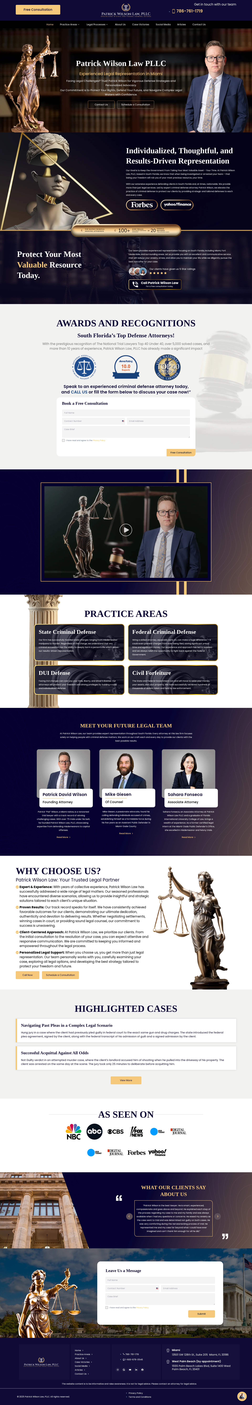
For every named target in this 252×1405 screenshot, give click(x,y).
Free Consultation (180, 452)
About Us (120, 24)
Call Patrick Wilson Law (159, 283)
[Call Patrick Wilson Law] (135, 284)
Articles (181, 24)
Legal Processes (96, 24)
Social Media (163, 24)
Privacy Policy (99, 440)
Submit (201, 1313)
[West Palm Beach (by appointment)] (168, 1362)
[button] (126, 532)
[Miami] (168, 1350)
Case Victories (140, 24)
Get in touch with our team (215, 4)
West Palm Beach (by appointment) (196, 1361)
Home (49, 24)
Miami (176, 1350)
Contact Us (199, 24)
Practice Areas (68, 24)
